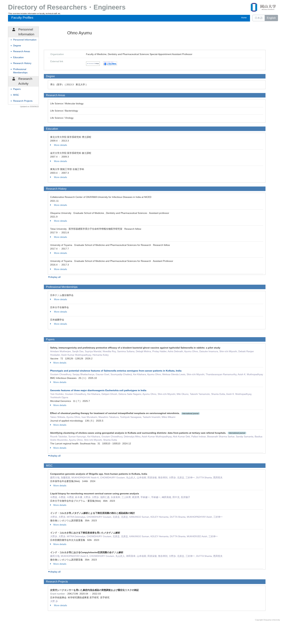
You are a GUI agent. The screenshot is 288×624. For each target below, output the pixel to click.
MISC (16, 95)
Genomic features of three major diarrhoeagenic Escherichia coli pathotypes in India (98, 390)
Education (18, 57)
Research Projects (22, 101)
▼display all (54, 277)
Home (244, 17)
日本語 (259, 17)
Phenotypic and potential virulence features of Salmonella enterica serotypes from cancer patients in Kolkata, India (116, 370)
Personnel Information (24, 39)
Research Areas (21, 51)
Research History (22, 63)
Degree (17, 45)
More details (60, 145)
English (271, 17)
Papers (17, 89)
